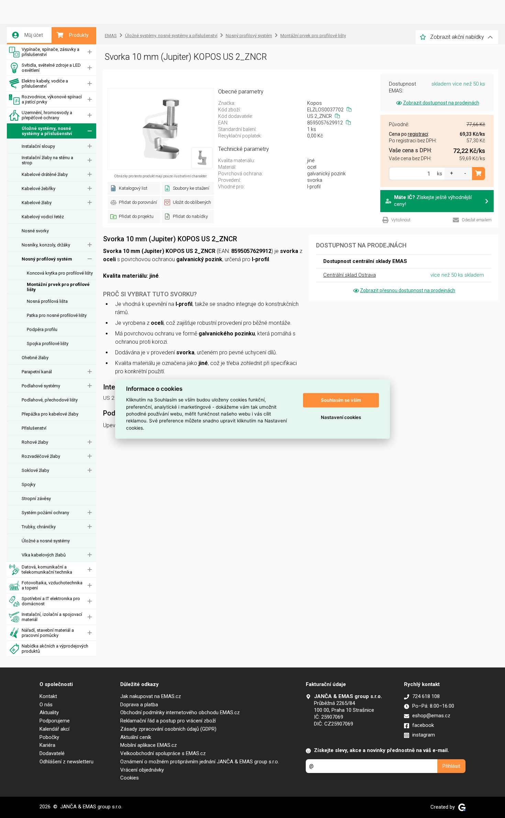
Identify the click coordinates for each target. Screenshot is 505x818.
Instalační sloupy (38, 146)
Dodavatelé (52, 753)
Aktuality (49, 712)
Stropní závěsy (36, 498)
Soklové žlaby (35, 470)
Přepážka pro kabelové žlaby (50, 414)
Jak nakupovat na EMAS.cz (150, 696)
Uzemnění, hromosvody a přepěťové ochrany (47, 115)
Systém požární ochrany (45, 512)
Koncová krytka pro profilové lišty (60, 273)
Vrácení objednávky (142, 770)
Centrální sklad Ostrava (349, 275)
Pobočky (49, 737)
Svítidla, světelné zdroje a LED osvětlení (51, 68)
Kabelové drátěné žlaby (45, 174)
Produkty (79, 35)
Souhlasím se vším (341, 400)
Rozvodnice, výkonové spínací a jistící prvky (52, 99)
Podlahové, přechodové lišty (50, 399)
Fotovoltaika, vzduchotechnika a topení (52, 585)
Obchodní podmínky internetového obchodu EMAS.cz (180, 712)
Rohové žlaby (35, 442)
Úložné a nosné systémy (46, 540)
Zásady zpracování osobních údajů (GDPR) (168, 729)
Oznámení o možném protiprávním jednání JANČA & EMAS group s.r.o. (199, 762)
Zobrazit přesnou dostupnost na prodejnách (407, 290)
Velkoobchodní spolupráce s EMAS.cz (163, 753)
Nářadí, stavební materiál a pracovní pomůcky (48, 633)
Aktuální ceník (135, 737)
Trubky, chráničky (39, 526)
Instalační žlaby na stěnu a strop (47, 160)
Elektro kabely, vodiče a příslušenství (45, 83)
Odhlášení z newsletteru (66, 762)
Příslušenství (34, 428)
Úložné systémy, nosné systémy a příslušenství (47, 131)
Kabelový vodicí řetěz (43, 216)
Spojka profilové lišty (47, 343)
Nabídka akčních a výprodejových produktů (55, 648)
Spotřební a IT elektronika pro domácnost (51, 601)
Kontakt (48, 696)
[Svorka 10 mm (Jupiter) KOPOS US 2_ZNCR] (161, 129)
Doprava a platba (139, 704)
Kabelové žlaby (37, 202)
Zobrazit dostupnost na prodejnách (441, 103)
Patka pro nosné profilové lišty (57, 315)
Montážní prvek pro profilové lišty (58, 287)
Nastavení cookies (341, 417)
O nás (46, 704)
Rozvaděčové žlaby (41, 456)
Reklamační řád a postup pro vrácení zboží (168, 721)
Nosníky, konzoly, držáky (46, 244)
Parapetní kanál (37, 371)
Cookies (129, 778)
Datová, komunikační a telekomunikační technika (47, 569)
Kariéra (47, 745)
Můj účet (33, 35)
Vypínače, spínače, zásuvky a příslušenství (50, 52)
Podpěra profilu (42, 329)
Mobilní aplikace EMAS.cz (148, 745)
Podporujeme (55, 721)
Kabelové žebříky (38, 188)
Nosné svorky (35, 230)
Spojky (28, 484)
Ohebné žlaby (35, 357)
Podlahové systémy (41, 385)
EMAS (111, 35)
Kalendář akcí (54, 729)
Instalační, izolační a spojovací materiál (52, 617)
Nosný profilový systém (47, 259)
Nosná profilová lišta (47, 301)
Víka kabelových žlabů (44, 554)
